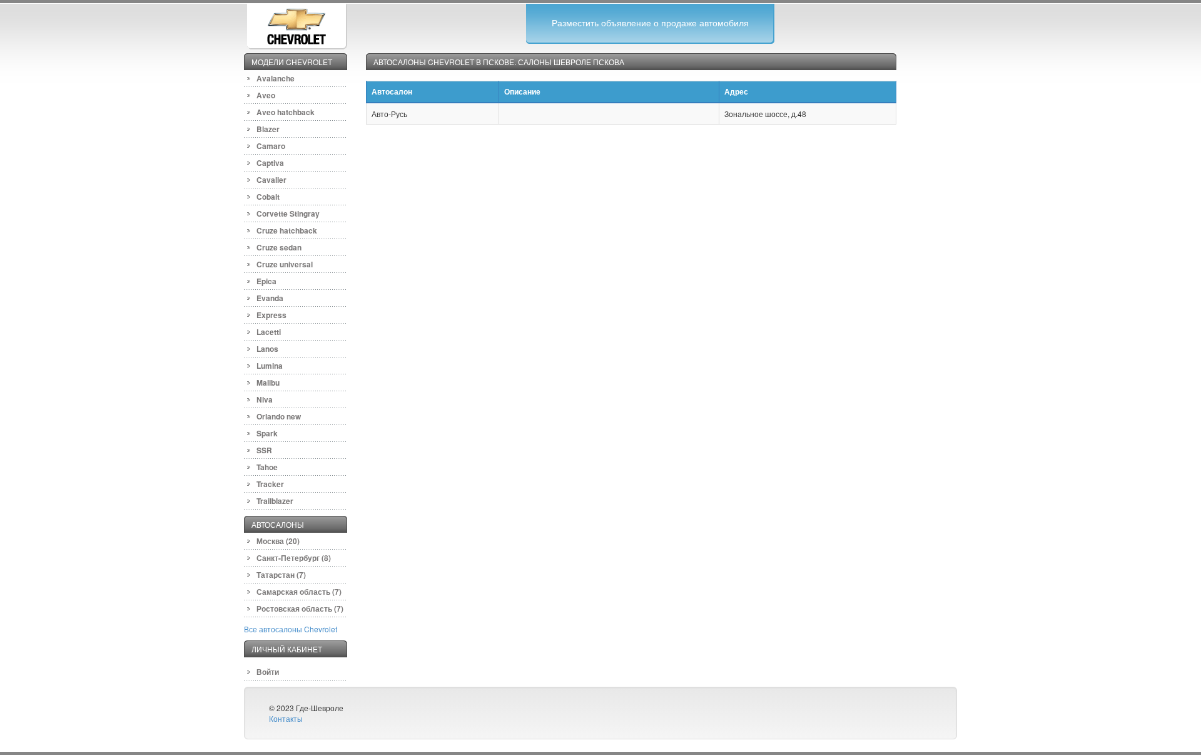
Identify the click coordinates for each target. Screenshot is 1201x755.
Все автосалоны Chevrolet (290, 629)
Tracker (270, 484)
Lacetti (268, 331)
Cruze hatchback (286, 230)
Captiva (270, 162)
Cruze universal (284, 264)
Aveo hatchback (285, 112)
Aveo (265, 95)
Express (271, 315)
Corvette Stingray (288, 213)
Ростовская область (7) (299, 608)
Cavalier (271, 179)
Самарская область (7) (299, 591)
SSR (264, 450)
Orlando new (278, 416)
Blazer (268, 129)
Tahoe (267, 467)
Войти (267, 671)
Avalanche (275, 78)
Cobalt (268, 196)
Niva (264, 399)
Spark (267, 433)
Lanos (267, 348)
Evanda (269, 298)
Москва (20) (278, 541)
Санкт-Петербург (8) (293, 557)
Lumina (269, 365)
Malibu (268, 382)
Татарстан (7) (281, 574)
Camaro (270, 146)
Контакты (286, 718)
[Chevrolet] (296, 24)
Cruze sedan (279, 247)
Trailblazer (274, 500)
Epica (266, 281)
